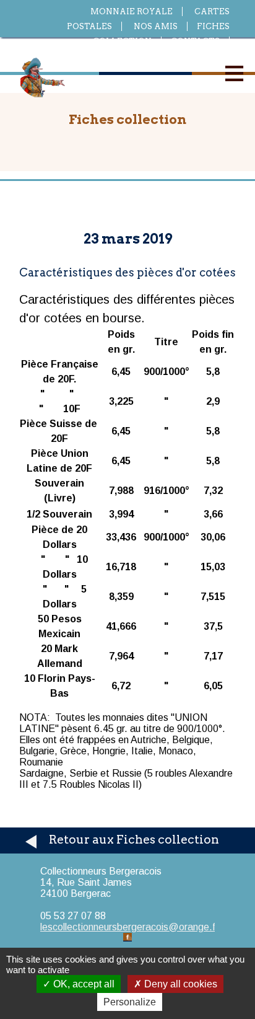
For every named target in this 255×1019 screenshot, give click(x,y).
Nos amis (156, 26)
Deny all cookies (179, 984)
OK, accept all (83, 984)
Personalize (129, 1002)
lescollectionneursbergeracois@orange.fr (129, 927)
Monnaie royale (131, 11)
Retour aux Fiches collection (134, 839)
